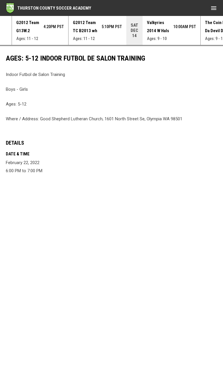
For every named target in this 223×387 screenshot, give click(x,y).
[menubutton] (213, 8)
